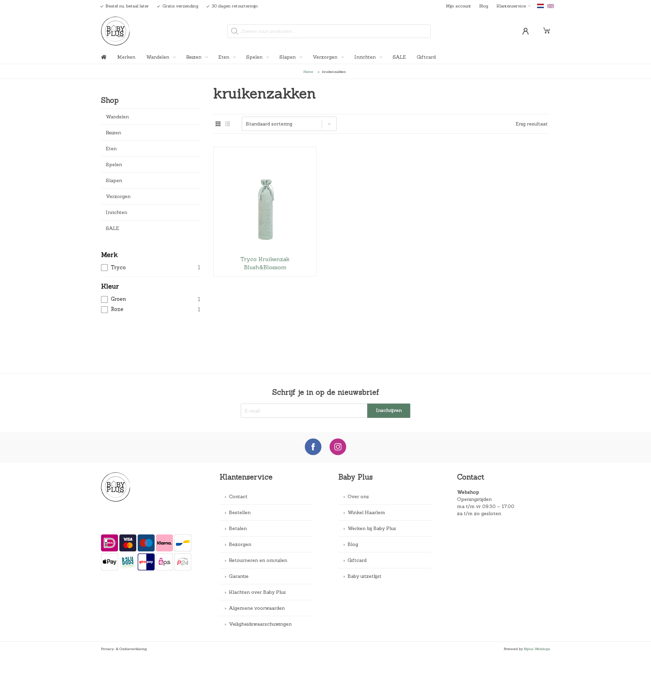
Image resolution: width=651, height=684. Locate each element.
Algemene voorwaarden (257, 608)
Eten (224, 57)
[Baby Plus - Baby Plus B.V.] (115, 31)
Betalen (238, 528)
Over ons (358, 496)
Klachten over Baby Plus (257, 592)
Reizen (194, 57)
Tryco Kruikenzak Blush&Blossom (265, 211)
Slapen (288, 57)
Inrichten (365, 57)
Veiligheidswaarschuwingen (260, 624)
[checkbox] (150, 268)
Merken (126, 57)
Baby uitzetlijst (364, 576)
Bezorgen (240, 544)
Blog (483, 5)
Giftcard (426, 57)
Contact (238, 496)
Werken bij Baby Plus (372, 528)
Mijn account (458, 5)
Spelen (255, 57)
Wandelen (158, 57)
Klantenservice (511, 5)
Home (308, 71)
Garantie (239, 576)
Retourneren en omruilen (258, 560)
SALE (399, 57)
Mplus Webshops (537, 648)
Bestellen (240, 512)
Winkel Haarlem (366, 512)
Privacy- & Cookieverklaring (124, 648)
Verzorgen (326, 57)
